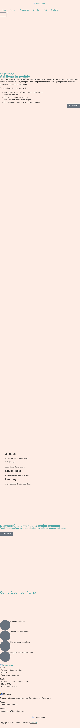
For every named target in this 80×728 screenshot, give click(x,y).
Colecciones (24, 10)
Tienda (12, 10)
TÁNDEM (33, 723)
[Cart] (3, 14)
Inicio (4, 10)
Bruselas (36, 10)
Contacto (54, 10)
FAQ (45, 10)
